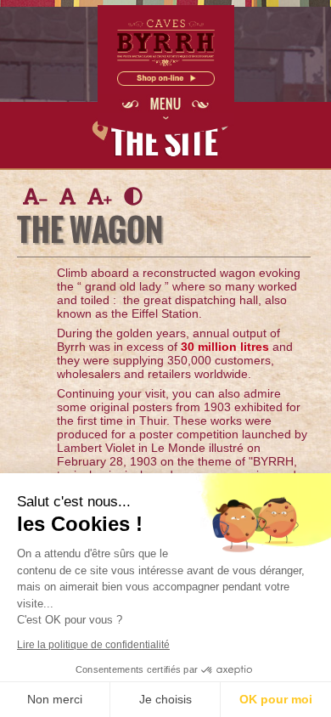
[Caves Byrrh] (166, 63)
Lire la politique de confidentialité (93, 645)
